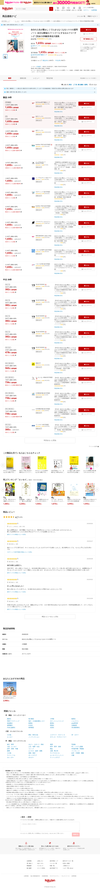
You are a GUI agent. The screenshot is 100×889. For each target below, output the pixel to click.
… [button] (12, 21)
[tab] (9, 78)
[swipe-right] (97, 465)
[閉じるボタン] (98, 24)
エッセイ (17, 21)
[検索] (51, 9)
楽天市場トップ (6, 21)
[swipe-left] (3, 465)
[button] (63, 9)
